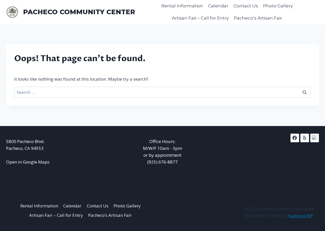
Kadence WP (300, 216)
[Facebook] (294, 138)
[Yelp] (304, 138)
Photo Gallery (278, 5)
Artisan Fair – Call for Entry (200, 18)
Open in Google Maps (28, 162)
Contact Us (246, 5)
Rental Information (182, 5)
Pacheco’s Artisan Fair (258, 18)
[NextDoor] (314, 138)
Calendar (218, 5)
